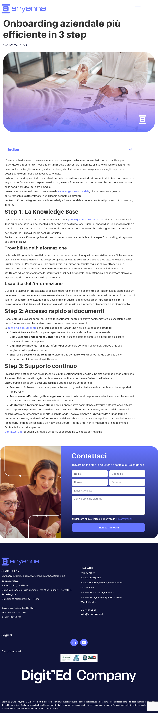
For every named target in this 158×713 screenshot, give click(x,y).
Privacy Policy (124, 518)
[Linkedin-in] (74, 642)
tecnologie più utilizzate (22, 327)
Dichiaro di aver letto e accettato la (103, 518)
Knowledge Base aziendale (73, 191)
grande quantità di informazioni (85, 219)
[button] (130, 149)
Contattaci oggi (14, 431)
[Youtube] (84, 642)
